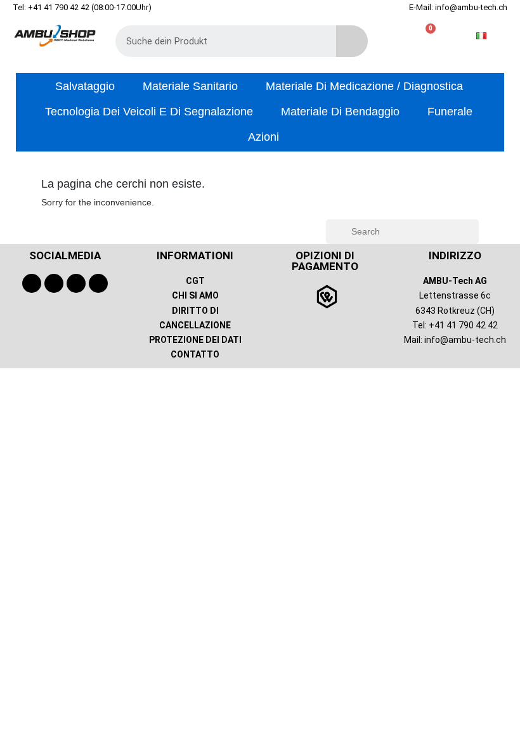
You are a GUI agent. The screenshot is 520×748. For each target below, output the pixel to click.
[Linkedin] (98, 283)
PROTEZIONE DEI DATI (195, 340)
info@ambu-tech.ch (465, 340)
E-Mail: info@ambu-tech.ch (458, 7)
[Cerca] (352, 41)
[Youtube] (53, 283)
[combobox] (216, 41)
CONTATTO (195, 354)
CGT (195, 281)
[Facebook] (31, 283)
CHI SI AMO (195, 295)
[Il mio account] (407, 36)
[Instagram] (76, 283)
